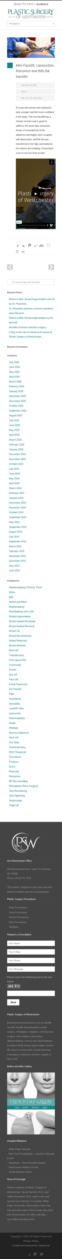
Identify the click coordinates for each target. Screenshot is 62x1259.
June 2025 (14, 425)
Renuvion (14, 771)
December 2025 (17, 396)
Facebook (15, 243)
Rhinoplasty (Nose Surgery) (23, 786)
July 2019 (14, 536)
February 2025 (16, 444)
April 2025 (14, 434)
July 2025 (14, 420)
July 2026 (14, 362)
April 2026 (14, 376)
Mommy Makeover (19, 732)
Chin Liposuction (17, 660)
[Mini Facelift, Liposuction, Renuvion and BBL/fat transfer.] (31, 47)
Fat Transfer (15, 689)
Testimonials (15, 800)
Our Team (14, 742)
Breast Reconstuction (20, 635)
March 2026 (15, 381)
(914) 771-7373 (23, 4)
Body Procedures (18, 907)
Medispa (13, 727)
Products (13, 761)
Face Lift (28, 98)
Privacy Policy (31, 1241)
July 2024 (14, 468)
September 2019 (17, 527)
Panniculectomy (17, 747)
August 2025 (15, 415)
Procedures (15, 756)
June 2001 (14, 570)
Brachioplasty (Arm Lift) (21, 611)
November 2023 (17, 507)
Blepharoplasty (16, 606)
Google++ (15, 250)
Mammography (17, 718)
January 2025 (16, 449)
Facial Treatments (18, 684)
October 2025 (16, 405)
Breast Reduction (18, 640)
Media (12, 723)
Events (12, 669)
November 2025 (17, 401)
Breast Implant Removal (21, 626)
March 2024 (15, 488)
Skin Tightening (17, 795)
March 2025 (15, 439)
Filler (11, 694)
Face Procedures (18, 912)
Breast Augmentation (20, 616)
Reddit (34, 243)
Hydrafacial (15, 698)
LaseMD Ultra (16, 708)
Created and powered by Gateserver (31, 1245)
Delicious (47, 243)
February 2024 (16, 493)
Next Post (51, 267)
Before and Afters (18, 601)
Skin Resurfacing (18, 790)
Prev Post (10, 267)
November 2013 (17, 556)
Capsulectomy (16, 655)
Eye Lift (13, 674)
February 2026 (16, 386)
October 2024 (16, 464)
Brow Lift (13, 650)
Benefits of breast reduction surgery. (27, 327)
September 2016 (17, 541)
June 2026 (14, 367)
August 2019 (15, 531)
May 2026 (14, 372)
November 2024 (17, 459)
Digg (40, 243)
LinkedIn (28, 243)
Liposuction (37, 98)
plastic (23, 91)
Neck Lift (13, 737)
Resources (15, 776)
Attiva (12, 592)
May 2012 (14, 565)
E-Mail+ (21, 250)
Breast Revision (17, 645)
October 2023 (16, 512)
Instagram (33, 1252)
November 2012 (17, 560)
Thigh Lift (13, 805)
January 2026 (16, 391)
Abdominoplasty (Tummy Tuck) (25, 587)
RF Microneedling (18, 781)
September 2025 (17, 410)
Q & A (12, 766)
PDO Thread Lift (17, 752)
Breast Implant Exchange (22, 621)
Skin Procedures (17, 922)
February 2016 (16, 551)
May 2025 (14, 430)
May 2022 (14, 522)
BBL (22, 98)
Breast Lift (14, 631)
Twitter (21, 243)
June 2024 (14, 473)
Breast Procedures (19, 917)
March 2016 (15, 546)
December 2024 (17, 454)
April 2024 (14, 483)
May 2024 (14, 478)
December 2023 (17, 502)
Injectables (14, 703)
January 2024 (16, 498)
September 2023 (17, 517)
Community (15, 665)
